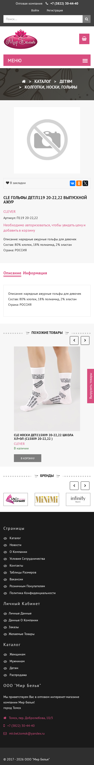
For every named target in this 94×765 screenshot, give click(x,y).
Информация (35, 273)
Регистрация (55, 10)
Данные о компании (23, 620)
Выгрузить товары (91, 386)
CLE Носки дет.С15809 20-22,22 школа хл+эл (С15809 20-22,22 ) (43, 437)
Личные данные (20, 613)
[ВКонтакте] (72, 183)
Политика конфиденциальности (32, 593)
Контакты (16, 565)
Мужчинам (17, 661)
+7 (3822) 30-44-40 (21, 726)
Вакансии (16, 579)
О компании (18, 552)
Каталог (42, 81)
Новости (15, 545)
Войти (35, 10)
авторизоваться (37, 225)
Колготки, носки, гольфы (50, 87)
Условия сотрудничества (27, 559)
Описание (12, 273)
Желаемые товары (21, 634)
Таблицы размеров (22, 572)
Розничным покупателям (27, 586)
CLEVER (9, 211)
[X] (85, 183)
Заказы (14, 627)
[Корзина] (82, 39)
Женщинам (17, 654)
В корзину (28, 458)
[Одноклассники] (79, 183)
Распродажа (18, 675)
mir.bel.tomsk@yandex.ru (27, 733)
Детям (65, 81)
